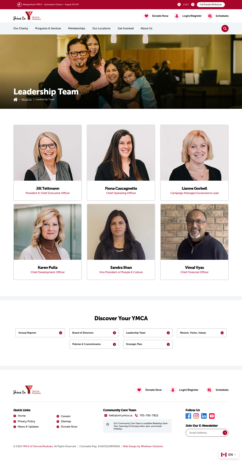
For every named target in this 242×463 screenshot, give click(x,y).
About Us (26, 99)
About (146, 28)
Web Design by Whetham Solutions (143, 446)
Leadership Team (136, 332)
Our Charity (20, 28)
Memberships (76, 28)
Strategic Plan (134, 344)
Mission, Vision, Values (193, 332)
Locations (101, 28)
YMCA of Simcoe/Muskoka (38, 446)
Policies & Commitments (86, 344)
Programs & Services (48, 28)
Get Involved (126, 28)
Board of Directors (83, 332)
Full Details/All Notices (211, 4)
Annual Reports (27, 332)
